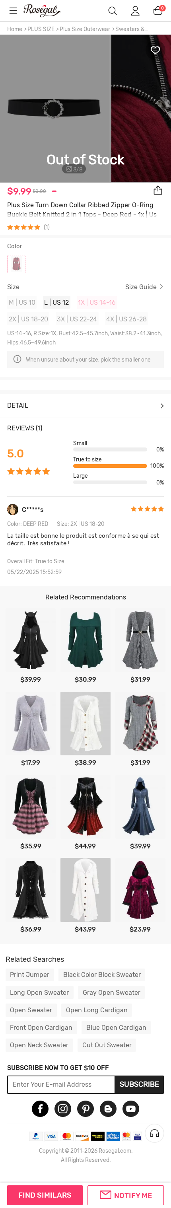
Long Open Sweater (39, 992)
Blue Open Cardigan (116, 1027)
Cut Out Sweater (107, 1045)
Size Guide (141, 287)
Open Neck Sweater (39, 1045)
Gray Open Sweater (111, 992)
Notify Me (133, 1195)
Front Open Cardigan (41, 1027)
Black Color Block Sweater (102, 974)
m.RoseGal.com (48, 11)
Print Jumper (29, 974)
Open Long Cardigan (97, 1010)
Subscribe (139, 1084)
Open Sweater (31, 1010)
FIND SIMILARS (45, 1195)
